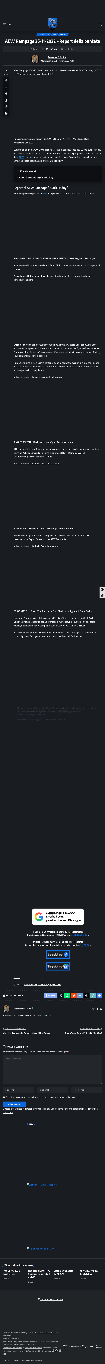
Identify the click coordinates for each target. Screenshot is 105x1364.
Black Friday (43, 984)
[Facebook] (98, 1009)
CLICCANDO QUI (80, 935)
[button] (5, 24)
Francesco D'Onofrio (57, 57)
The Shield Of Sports (45, 1332)
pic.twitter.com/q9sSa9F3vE (31, 714)
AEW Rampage (30, 984)
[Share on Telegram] (6, 100)
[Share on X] (47, 49)
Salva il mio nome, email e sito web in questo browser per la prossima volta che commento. (43, 1097)
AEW (54, 34)
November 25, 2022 (55, 719)
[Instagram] (101, 1009)
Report (63, 34)
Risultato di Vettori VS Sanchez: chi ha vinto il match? (39, 1273)
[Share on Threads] (86, 995)
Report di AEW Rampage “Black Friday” (36, 177)
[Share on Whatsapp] (6, 87)
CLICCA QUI (84, 945)
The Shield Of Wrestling (12, 1348)
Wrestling (32, 719)
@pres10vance (53, 708)
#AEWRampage (66, 711)
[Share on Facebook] (43, 49)
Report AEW (44, 34)
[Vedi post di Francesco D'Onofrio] (35, 59)
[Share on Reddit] (6, 93)
